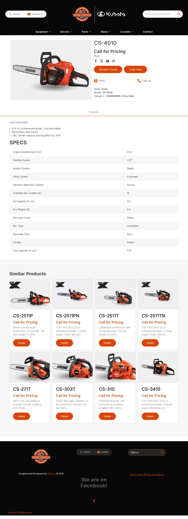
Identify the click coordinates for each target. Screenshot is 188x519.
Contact (147, 31)
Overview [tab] (94, 112)
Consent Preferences (20, 512)
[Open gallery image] (51, 70)
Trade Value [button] (135, 69)
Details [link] (21, 342)
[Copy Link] (113, 61)
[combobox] (163, 14)
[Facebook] (94, 501)
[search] (179, 14)
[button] (14, 14)
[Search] (162, 452)
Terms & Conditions (154, 474)
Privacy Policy (136, 474)
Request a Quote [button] (108, 69)
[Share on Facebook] (96, 61)
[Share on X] (101, 61)
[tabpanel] (51, 70)
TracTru (51, 473)
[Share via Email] (107, 61)
